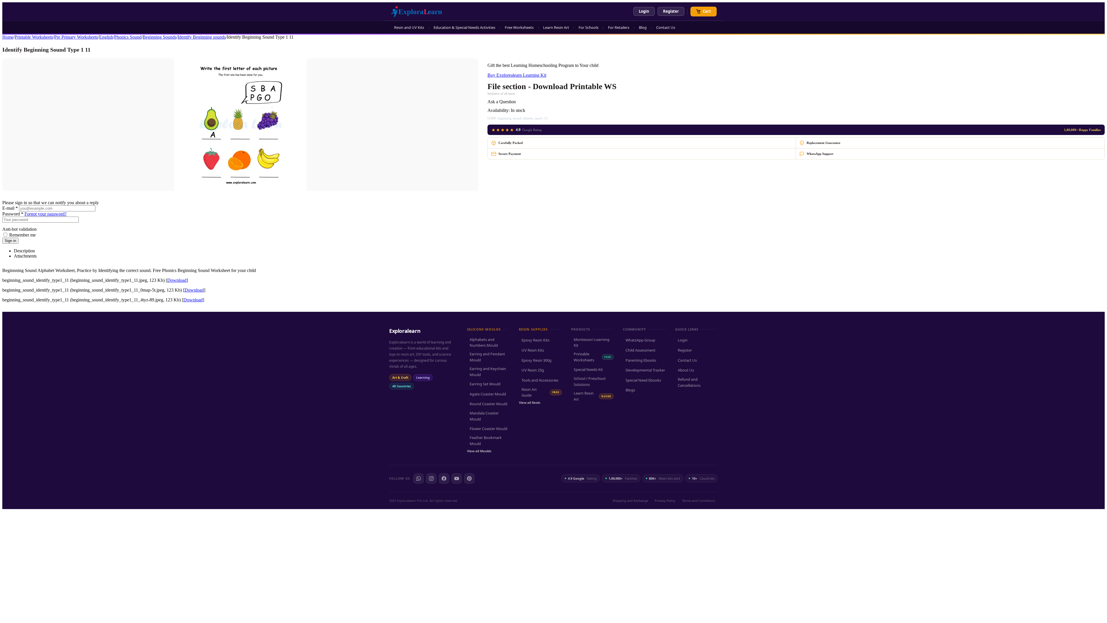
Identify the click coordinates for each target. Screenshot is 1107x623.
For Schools (588, 27)
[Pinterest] (469, 478)
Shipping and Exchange (630, 500)
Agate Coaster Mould (488, 394)
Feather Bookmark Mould (486, 440)
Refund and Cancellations (689, 382)
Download (177, 280)
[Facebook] (444, 478)
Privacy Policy (665, 500)
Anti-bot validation (19, 229)
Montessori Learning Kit (591, 342)
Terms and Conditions (698, 500)
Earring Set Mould (485, 383)
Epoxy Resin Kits (535, 340)
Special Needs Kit (588, 369)
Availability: (498, 110)
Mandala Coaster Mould (484, 416)
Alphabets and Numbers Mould (484, 342)
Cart (707, 11)
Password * (12, 213)
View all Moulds (479, 451)
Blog (643, 27)
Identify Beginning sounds (202, 37)
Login (644, 11)
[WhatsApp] (418, 478)
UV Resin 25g (533, 370)
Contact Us (665, 27)
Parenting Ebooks (641, 360)
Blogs (630, 390)
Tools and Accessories (540, 380)
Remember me (22, 234)
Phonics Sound (128, 37)
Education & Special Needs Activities (464, 27)
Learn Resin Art (556, 27)
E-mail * (10, 208)
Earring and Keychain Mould (488, 371)
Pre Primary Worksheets (76, 37)
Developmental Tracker (645, 370)
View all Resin (529, 402)
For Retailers (618, 27)
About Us (686, 370)
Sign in (10, 241)
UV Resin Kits (533, 350)
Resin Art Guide (540, 392)
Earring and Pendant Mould (487, 357)
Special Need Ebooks (643, 380)
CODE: (492, 118)
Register (671, 11)
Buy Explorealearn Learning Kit (516, 75)
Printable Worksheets (34, 37)
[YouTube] (456, 478)
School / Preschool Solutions (589, 381)
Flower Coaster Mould (488, 428)
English (106, 37)
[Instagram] (431, 478)
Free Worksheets (519, 27)
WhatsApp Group (640, 340)
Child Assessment (641, 350)
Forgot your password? (46, 213)
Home (8, 37)
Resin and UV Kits (409, 27)
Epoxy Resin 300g (536, 360)
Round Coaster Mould (488, 403)
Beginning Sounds (159, 37)
